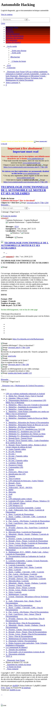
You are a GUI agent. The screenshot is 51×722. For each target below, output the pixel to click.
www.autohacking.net (35, 159)
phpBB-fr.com (15, 690)
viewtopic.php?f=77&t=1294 (37, 203)
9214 (17, 227)
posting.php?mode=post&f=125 (20, 373)
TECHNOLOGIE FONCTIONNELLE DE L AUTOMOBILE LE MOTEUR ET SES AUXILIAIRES (24, 190)
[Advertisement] (25, 113)
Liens (3, 23)
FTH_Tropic (5, 688)
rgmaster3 (4, 218)
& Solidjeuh (26, 688)
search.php (12, 356)
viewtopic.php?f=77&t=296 (18, 365)
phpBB (15, 686)
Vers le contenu (6, 14)
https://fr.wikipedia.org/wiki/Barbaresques (28, 339)
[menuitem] (18, 51)
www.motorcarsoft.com (31, 163)
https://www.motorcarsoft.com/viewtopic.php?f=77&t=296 (26, 167)
